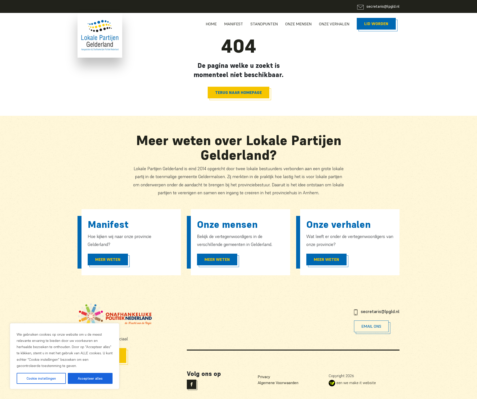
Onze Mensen (298, 23)
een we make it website (356, 382)
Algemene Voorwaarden (278, 382)
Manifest (233, 23)
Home (211, 23)
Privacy (264, 376)
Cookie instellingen (41, 378)
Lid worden (376, 23)
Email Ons (371, 326)
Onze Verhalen (334, 23)
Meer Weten (107, 259)
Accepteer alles (90, 378)
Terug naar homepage (238, 92)
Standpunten (264, 23)
